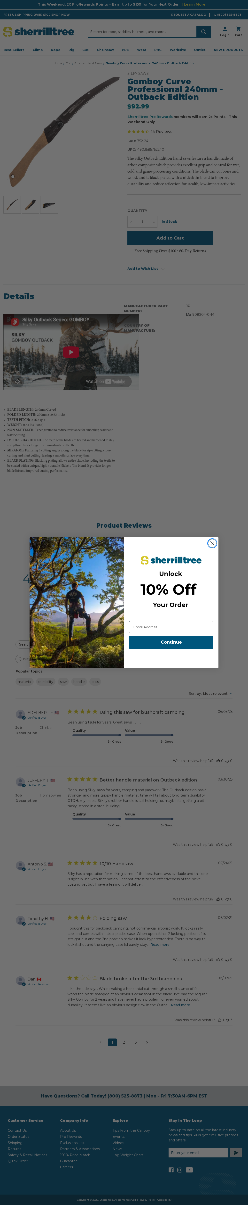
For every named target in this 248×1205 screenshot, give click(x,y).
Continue (171, 642)
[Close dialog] (212, 543)
